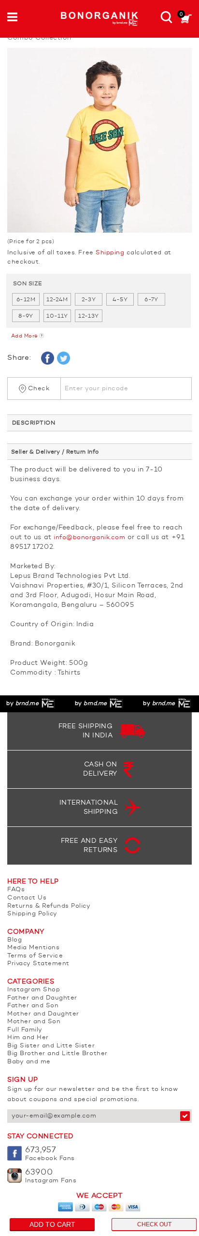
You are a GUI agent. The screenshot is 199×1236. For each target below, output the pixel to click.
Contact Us (26, 898)
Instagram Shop (33, 989)
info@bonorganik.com (89, 537)
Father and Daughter (42, 998)
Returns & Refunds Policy (48, 906)
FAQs (16, 889)
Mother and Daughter (43, 1014)
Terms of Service (35, 956)
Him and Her (28, 1037)
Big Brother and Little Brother (57, 1053)
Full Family (25, 1030)
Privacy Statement (38, 963)
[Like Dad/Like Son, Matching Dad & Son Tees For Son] (99, 140)
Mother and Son (33, 1021)
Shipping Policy (32, 914)
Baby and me (29, 1062)
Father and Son (32, 1005)
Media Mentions (33, 947)
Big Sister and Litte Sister (51, 1046)
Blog (14, 940)
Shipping (110, 253)
